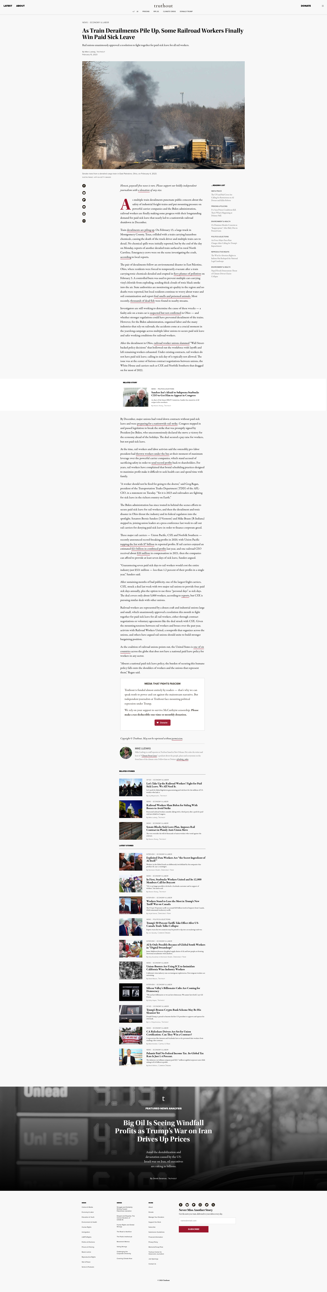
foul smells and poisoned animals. (172, 296)
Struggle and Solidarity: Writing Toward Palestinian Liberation (125, 1209)
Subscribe (152, 1227)
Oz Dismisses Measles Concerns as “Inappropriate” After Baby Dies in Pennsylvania (224, 228)
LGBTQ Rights (86, 1237)
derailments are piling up (140, 230)
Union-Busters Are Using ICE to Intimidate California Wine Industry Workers (170, 968)
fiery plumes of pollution (187, 274)
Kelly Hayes (153, 1000)
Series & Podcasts (88, 1267)
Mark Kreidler (153, 1044)
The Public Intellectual (124, 1237)
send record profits (161, 463)
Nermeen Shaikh (154, 870)
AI (137, 11)
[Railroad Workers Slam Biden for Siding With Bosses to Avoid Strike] (130, 809)
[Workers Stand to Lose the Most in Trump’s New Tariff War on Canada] (130, 905)
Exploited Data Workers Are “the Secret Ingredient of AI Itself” (175, 859)
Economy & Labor (99, 22)
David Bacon (153, 978)
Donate (306, 6)
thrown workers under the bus (152, 454)
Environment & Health (89, 1222)
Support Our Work (155, 1222)
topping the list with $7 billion (137, 544)
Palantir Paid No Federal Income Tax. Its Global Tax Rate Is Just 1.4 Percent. (175, 1054)
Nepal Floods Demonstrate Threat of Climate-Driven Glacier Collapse (224, 273)
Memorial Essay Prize (156, 1247)
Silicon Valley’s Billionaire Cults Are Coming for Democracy (173, 989)
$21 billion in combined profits (148, 549)
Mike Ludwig (90, 51)
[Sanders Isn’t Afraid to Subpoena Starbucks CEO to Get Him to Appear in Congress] (135, 397)
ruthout (100, 52)
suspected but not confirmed (165, 313)
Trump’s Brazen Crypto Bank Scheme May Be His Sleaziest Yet (173, 1011)
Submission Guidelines (157, 1232)
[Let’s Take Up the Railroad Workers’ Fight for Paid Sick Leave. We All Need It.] (130, 787)
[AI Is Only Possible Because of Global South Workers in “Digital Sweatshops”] (130, 949)
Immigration (86, 1232)
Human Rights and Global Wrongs (125, 1226)
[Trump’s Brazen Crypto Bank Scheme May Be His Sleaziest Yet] (130, 1014)
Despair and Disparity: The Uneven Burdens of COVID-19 (126, 1218)
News (85, 22)
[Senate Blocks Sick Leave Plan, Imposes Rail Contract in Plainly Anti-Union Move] (130, 831)
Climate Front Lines (149, 755)
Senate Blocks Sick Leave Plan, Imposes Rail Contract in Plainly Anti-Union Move (170, 828)
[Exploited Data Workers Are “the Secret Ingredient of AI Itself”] (130, 862)
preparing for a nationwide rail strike (157, 424)
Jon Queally (153, 933)
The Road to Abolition (124, 1232)
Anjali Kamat (153, 913)
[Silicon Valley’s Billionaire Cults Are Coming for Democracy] (130, 992)
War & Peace (86, 1262)
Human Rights (86, 1227)
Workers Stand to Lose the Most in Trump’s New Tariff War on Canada (172, 902)
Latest (8, 6)
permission (177, 738)
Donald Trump (186, 11)
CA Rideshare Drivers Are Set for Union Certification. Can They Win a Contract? (169, 1033)
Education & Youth (88, 1217)
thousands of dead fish (142, 301)
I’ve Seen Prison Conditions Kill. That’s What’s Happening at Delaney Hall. (223, 213)
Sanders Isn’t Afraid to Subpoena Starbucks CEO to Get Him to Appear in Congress (175, 394)
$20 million (143, 553)
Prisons (145, 11)
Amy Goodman (154, 957)
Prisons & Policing (88, 1247)
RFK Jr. (156, 11)
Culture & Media (87, 1207)
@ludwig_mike (182, 759)
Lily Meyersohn (154, 796)
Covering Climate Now (124, 1258)
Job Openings (153, 1259)
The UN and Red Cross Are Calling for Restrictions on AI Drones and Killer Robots (222, 197)
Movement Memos (123, 1241)
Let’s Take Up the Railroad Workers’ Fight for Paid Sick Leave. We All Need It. (174, 785)
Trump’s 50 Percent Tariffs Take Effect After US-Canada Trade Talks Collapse (172, 924)
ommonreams (164, 933)
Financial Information (156, 1237)
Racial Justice (86, 1252)
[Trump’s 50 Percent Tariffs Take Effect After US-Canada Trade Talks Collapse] (130, 927)
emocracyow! (167, 870)
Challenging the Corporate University (124, 1252)
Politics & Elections (166, 389)
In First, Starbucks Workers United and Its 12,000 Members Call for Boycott (173, 881)
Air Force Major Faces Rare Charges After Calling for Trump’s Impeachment (224, 243)
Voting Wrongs (122, 1246)
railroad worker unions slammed (171, 343)
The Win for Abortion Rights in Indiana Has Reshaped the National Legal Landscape (224, 258)
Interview (150, 854)
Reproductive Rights (89, 1257)
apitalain (164, 1044)
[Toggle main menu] (319, 5)
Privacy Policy (153, 1242)
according (125, 257)
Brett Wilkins (153, 1065)
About (20, 6)
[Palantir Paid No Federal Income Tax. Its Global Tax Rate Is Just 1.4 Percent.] (130, 1057)
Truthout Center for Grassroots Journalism (156, 1253)
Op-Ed (148, 780)
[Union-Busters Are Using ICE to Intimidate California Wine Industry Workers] (130, 970)
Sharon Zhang (158, 406)
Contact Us (152, 1264)
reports (185, 596)
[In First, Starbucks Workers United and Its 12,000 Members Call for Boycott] (130, 883)
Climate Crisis (169, 11)
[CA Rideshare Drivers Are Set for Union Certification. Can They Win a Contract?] (130, 1035)
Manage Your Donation (156, 1217)
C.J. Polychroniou (155, 1022)
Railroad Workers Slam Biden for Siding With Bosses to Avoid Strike (172, 806)
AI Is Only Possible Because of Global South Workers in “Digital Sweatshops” (175, 946)
